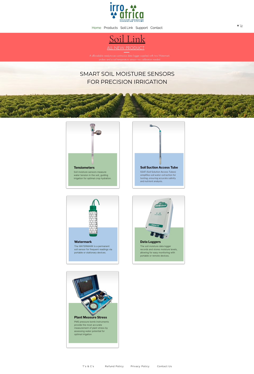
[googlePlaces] (238, 25)
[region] (92, 155)
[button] (241, 25)
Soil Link (127, 39)
